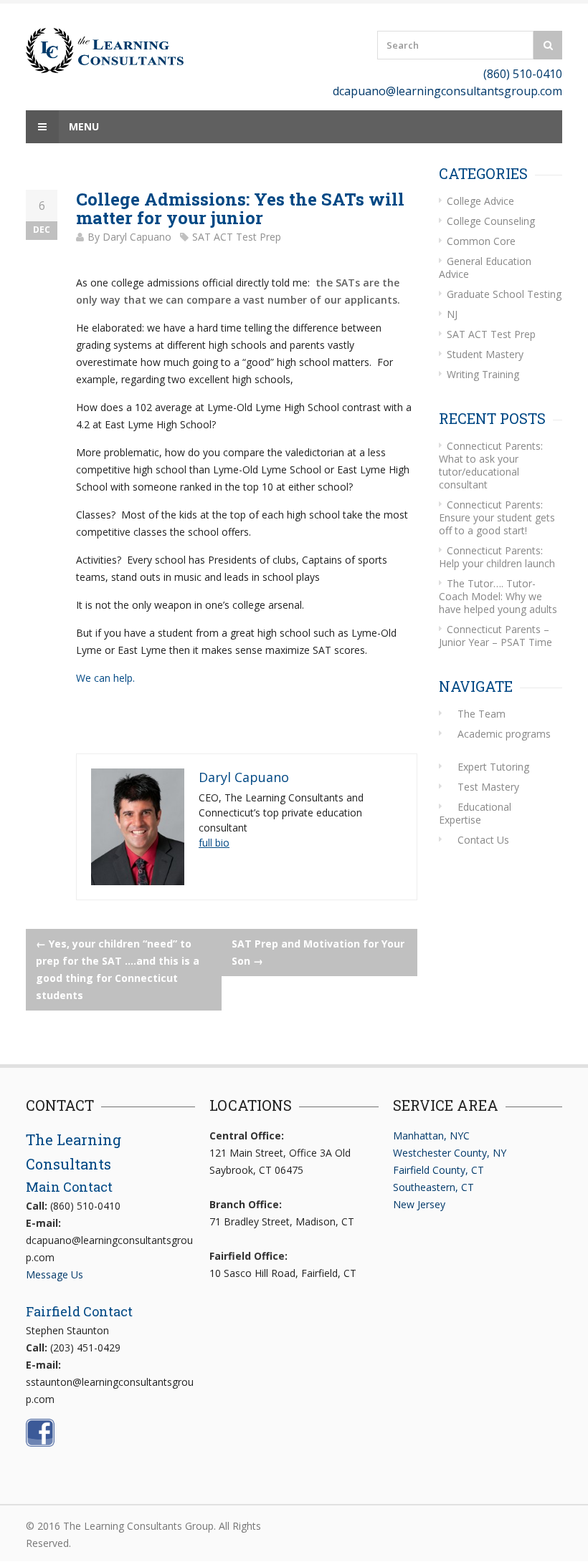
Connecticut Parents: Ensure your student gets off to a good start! (497, 517)
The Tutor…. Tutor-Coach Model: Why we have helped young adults (498, 596)
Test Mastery (488, 787)
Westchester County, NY (449, 1153)
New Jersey (419, 1204)
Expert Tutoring (493, 766)
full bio (214, 842)
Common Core (481, 241)
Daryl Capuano (137, 237)
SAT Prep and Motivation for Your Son (318, 952)
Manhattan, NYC (431, 1135)
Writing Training (483, 374)
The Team (481, 713)
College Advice (480, 201)
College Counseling (491, 221)
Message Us (54, 1274)
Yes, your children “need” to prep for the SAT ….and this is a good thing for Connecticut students (117, 969)
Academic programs (504, 734)
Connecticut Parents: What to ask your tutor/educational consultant (491, 465)
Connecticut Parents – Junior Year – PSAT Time (495, 635)
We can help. (105, 678)
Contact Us (483, 840)
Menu (82, 126)
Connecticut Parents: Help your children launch (497, 557)
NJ (452, 314)
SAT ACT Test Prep (236, 237)
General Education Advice (485, 267)
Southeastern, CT (433, 1187)
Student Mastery (485, 354)
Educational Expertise (475, 813)
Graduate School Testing (504, 294)
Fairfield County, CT (438, 1170)
